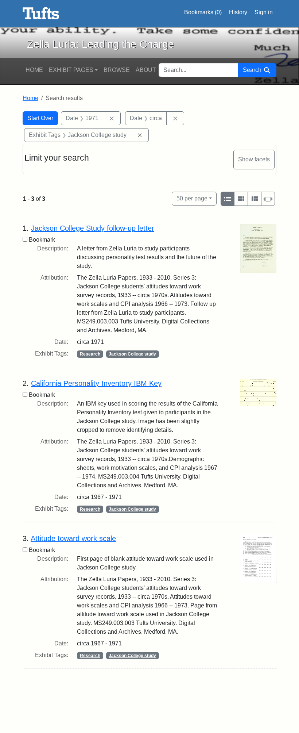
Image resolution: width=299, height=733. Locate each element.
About (146, 70)
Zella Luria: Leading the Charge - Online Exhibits (41, 13)
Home (34, 70)
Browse (117, 70)
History (238, 12)
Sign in (264, 12)
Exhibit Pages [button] (71, 70)
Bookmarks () (203, 12)
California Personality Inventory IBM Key (96, 383)
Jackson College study (132, 354)
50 (191, 198)
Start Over (40, 118)
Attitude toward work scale (73, 538)
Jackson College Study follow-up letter (92, 228)
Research (90, 354)
